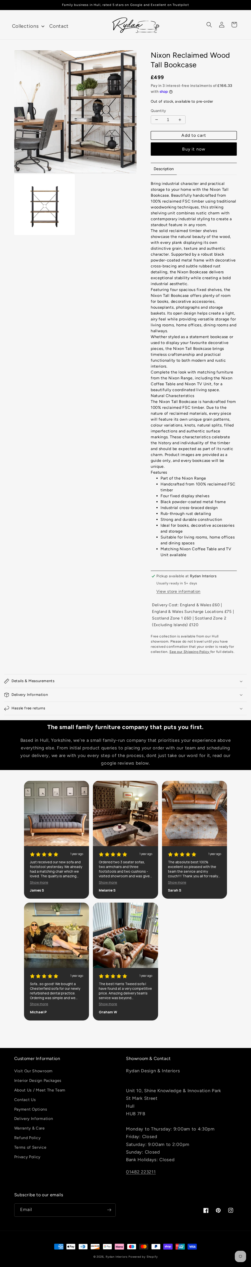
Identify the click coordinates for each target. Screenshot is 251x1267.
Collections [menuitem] (25, 26)
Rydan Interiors (116, 1256)
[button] (209, 24)
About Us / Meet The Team (40, 1090)
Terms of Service (30, 1147)
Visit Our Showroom (33, 1071)
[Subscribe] (109, 1210)
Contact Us (25, 1099)
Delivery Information (33, 1118)
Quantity (158, 111)
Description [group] (164, 168)
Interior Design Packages (38, 1080)
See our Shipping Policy (189, 652)
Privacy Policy (27, 1157)
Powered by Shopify (143, 1256)
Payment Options (30, 1109)
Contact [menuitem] (59, 26)
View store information (178, 591)
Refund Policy (27, 1137)
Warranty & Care (29, 1128)
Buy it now (193, 149)
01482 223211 (141, 1172)
